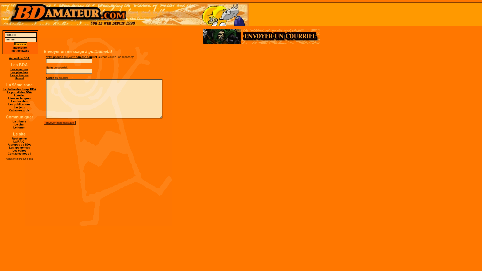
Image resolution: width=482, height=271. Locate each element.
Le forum (19, 127)
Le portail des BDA (19, 92)
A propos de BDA (19, 144)
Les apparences (19, 147)
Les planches (19, 72)
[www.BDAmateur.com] (241, 14)
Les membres (19, 69)
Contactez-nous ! (19, 153)
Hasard (19, 78)
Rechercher (19, 138)
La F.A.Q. (19, 141)
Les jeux (19, 107)
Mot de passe (20, 50)
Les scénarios (19, 75)
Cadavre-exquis (19, 110)
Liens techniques (19, 98)
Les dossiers (19, 101)
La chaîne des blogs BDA (19, 89)
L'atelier (19, 95)
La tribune (19, 121)
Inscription (20, 47)
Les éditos (19, 150)
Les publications (19, 104)
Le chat (19, 124)
